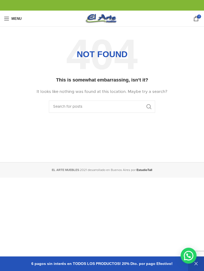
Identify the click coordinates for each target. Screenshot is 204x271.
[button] (189, 256)
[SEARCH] (149, 107)
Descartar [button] (196, 263)
